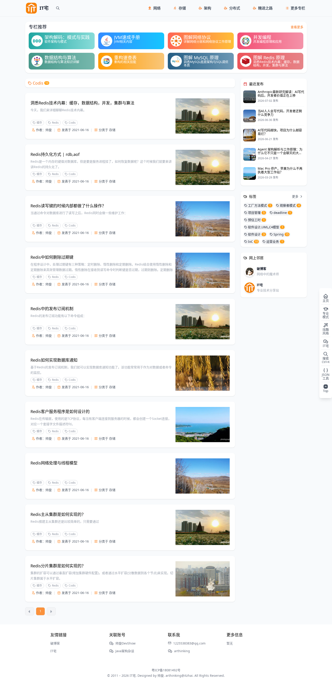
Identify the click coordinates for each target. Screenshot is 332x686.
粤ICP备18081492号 (166, 670)
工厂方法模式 (259, 205)
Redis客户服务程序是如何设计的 (60, 411)
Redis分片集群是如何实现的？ (58, 565)
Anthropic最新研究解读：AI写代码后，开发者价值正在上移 (281, 93)
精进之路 (265, 8)
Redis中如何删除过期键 (51, 257)
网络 (157, 8)
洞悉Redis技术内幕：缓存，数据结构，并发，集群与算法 (82, 103)
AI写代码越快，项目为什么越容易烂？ (280, 132)
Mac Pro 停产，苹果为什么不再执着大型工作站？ (280, 170)
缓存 (39, 123)
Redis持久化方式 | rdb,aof (54, 154)
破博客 (55, 643)
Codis (40, 83)
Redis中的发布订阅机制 (51, 308)
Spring (281, 234)
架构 (207, 8)
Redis (55, 123)
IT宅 (53, 651)
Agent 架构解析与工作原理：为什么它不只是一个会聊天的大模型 (280, 153)
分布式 (234, 8)
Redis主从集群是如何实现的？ (58, 514)
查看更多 (297, 27)
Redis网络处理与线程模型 (53, 463)
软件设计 (256, 234)
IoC (253, 241)
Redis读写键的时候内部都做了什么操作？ (68, 205)
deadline (282, 212)
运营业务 (274, 241)
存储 (182, 8)
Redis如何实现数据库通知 (53, 360)
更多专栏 (298, 8)
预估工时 (256, 220)
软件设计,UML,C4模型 (265, 227)
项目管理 (256, 212)
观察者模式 (290, 205)
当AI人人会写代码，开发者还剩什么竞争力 (280, 113)
